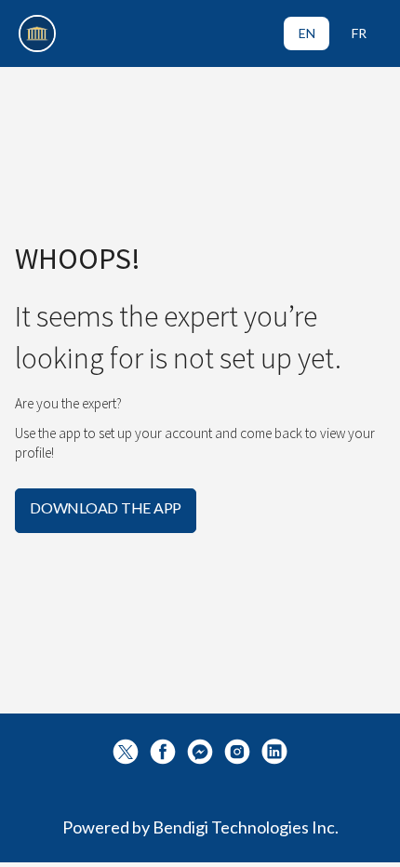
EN (307, 33)
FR (359, 33)
